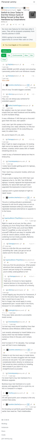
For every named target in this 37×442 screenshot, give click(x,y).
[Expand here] (32, 14)
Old (31, 55)
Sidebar (5, 51)
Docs (3, 431)
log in (14, 45)
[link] (7, 24)
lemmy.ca (4, 22)
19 (3, 24)
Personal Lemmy (9, 2)
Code (3, 435)
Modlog (4, 424)
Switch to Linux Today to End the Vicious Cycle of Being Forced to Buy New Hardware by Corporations (13, 16)
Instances (5, 427)
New (26, 55)
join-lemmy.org (7, 439)
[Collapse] (3, 64)
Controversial (17, 55)
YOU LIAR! (5, 80)
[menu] (34, 1)
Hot (3, 55)
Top (8, 55)
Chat (4, 60)
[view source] (23, 24)
